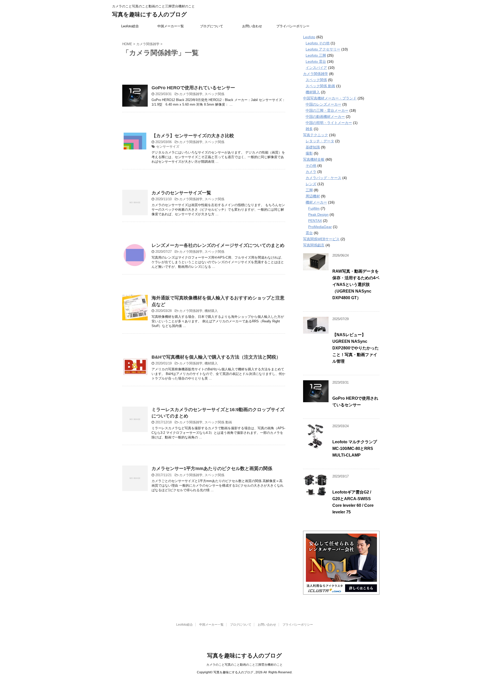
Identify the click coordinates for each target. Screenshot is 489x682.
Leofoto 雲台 (316, 61)
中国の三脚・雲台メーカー (327, 110)
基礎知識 (313, 147)
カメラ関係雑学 (190, 94)
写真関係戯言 (313, 245)
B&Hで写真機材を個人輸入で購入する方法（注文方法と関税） (216, 357)
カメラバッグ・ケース (323, 178)
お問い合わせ (252, 26)
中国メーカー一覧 (170, 26)
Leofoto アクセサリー (323, 49)
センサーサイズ (167, 146)
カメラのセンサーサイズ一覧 (181, 192)
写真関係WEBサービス (321, 239)
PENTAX (315, 221)
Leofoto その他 (318, 43)
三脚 (309, 190)
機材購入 (211, 311)
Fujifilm (314, 208)
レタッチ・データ (320, 141)
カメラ (311, 172)
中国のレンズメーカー (323, 104)
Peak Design (318, 214)
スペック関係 (214, 94)
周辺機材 (313, 196)
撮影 (309, 153)
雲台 (309, 233)
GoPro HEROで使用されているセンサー (193, 87)
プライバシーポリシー (292, 26)
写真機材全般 (313, 159)
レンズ (311, 184)
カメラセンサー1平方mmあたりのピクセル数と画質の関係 (212, 468)
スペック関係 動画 (218, 422)
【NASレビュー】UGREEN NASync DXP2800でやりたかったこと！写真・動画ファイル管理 (355, 348)
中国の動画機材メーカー (325, 117)
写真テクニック (315, 135)
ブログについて (211, 26)
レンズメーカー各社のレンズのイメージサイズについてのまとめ (218, 245)
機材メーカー (316, 202)
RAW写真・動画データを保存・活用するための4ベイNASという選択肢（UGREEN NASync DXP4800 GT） (355, 284)
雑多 (309, 129)
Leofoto (309, 37)
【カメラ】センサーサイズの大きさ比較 (193, 135)
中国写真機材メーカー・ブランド (330, 98)
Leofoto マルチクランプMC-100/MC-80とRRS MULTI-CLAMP (354, 448)
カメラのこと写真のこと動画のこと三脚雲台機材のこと (244, 664)
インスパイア (316, 68)
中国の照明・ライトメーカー (329, 123)
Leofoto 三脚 (316, 55)
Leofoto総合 (130, 26)
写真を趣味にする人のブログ (149, 14)
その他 (311, 165)
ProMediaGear (320, 227)
